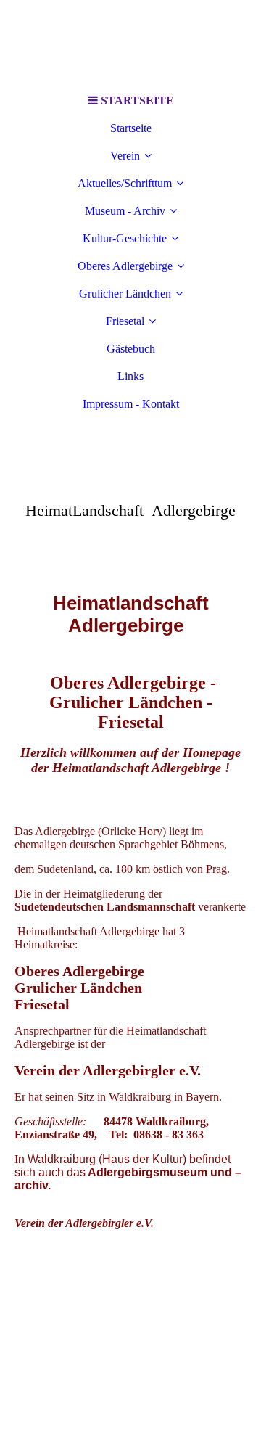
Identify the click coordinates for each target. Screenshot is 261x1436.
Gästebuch (131, 348)
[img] (130, 43)
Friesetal (125, 321)
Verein (125, 155)
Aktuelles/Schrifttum (125, 183)
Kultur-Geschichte (125, 238)
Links (130, 376)
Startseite (131, 128)
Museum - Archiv (125, 211)
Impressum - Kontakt (131, 404)
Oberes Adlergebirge (125, 266)
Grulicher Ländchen (125, 293)
